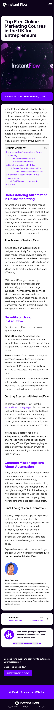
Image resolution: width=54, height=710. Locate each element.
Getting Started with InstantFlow (27, 168)
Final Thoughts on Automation (26, 181)
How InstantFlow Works (24, 162)
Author (11, 184)
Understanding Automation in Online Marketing (25, 154)
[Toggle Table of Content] (44, 148)
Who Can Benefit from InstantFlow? (29, 171)
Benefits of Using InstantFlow (21, 164)
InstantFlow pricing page (18, 407)
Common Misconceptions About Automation (23, 176)
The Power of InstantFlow (23, 158)
